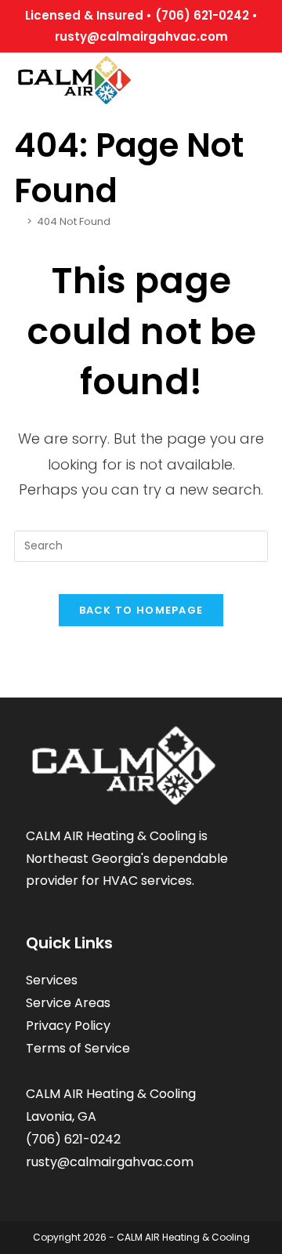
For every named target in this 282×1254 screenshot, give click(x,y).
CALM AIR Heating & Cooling (183, 1237)
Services (52, 980)
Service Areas (68, 1003)
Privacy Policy (68, 1026)
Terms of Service (78, 1048)
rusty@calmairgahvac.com (141, 36)
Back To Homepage (141, 610)
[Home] (18, 221)
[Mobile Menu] (263, 75)
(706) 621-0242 (202, 15)
